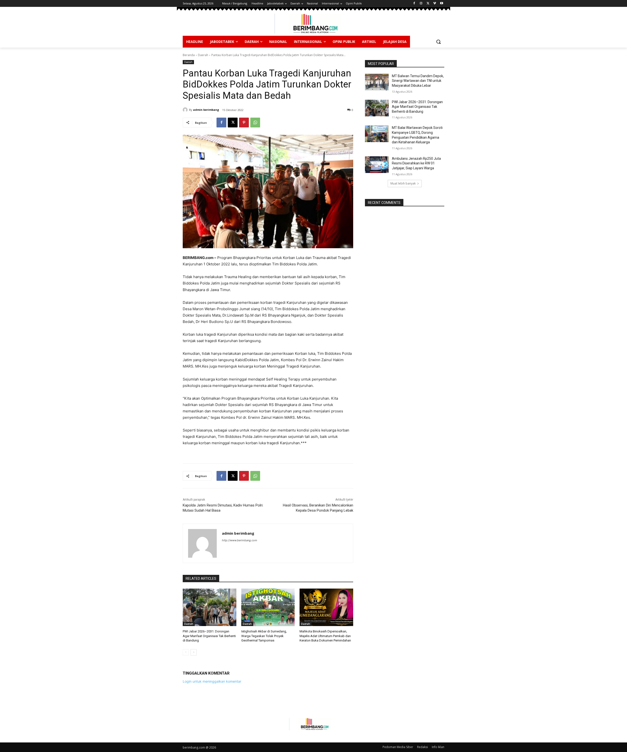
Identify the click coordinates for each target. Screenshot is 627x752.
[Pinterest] (244, 122)
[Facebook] (414, 3)
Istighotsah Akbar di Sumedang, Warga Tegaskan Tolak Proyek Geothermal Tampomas (264, 635)
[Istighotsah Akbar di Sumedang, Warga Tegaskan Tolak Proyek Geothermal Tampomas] (268, 607)
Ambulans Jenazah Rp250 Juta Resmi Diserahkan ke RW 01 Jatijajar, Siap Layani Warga (416, 163)
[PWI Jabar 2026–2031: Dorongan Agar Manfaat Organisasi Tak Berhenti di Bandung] (209, 607)
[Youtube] (441, 3)
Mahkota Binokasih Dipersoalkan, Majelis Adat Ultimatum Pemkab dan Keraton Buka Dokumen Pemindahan (325, 635)
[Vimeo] (434, 3)
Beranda (189, 55)
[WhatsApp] (255, 122)
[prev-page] (186, 652)
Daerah (203, 55)
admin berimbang (206, 109)
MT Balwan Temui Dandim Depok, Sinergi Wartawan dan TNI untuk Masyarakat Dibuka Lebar (418, 80)
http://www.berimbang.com (239, 540)
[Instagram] (421, 3)
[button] (438, 42)
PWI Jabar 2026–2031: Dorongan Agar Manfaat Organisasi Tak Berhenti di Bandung (209, 635)
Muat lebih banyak (403, 183)
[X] (428, 3)
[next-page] (194, 652)
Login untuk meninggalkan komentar (212, 681)
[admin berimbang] (186, 109)
